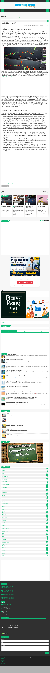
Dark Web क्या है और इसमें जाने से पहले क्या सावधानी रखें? (14, 359)
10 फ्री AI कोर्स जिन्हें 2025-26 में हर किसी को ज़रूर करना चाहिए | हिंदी (16, 381)
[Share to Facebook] (7, 201)
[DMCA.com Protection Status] (4, 633)
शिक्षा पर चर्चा (4, 550)
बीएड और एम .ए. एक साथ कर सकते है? (11, 354)
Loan (3, 509)
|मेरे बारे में (2, 658)
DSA (3, 605)
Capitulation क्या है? (5, 206)
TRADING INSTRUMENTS (6, 530)
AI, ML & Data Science (6, 608)
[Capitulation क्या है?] (6, 200)
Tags (41, 331)
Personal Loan (4, 517)
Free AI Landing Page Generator (8, 598)
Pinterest (8, 186)
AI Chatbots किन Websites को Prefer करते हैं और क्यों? (15, 415)
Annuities (3, 470)
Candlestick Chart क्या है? (8, 23)
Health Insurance (5, 500)
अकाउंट (3, 541)
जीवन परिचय (4, 545)
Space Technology (5, 528)
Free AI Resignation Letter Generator (8, 593)
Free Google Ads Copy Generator (8, 597)
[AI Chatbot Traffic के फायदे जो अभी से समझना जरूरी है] (4, 426)
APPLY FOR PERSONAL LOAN (25, 282)
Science (3, 522)
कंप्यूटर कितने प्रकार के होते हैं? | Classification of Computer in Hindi (17, 402)
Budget (3, 473)
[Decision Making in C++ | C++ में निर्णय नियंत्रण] (4, 436)
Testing (3, 533)
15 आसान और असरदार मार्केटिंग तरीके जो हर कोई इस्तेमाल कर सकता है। (16, 430)
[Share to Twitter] (9, 201)
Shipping (3, 525)
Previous (1, 199)
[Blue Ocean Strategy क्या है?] (42, 200)
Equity (3, 493)
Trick (3, 536)
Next (47, 199)
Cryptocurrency (4, 487)
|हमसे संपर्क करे (3, 663)
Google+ (6, 186)
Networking (4, 515)
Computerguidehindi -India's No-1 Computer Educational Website (12, 657)
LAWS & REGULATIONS (6, 508)
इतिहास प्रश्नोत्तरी (4, 544)
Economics (4, 490)
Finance (3, 495)
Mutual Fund (4, 514)
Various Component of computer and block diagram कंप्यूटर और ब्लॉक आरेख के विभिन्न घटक (21, 397)
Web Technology (5, 607)
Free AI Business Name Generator (8, 594)
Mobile (3, 512)
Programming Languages (6, 604)
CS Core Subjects (5, 611)
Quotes (3, 519)
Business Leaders (5, 476)
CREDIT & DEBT (5, 481)
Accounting (4, 468)
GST (3, 498)
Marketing (3, 511)
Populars (9, 331)
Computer (3, 482)
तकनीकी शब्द (4, 547)
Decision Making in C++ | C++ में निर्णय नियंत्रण (10, 627)
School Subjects (5, 614)
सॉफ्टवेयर (3, 553)
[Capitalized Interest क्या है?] (18, 200)
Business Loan (4, 478)
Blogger (42, 220)
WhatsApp (4, 539)
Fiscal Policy (4, 497)
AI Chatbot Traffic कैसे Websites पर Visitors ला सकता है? (16, 420)
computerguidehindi (27, 25)
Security (3, 523)
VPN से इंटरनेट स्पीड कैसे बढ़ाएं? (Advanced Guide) (14, 370)
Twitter (4, 186)
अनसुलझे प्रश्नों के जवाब (5, 542)
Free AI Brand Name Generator (7, 591)
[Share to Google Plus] (10, 201)
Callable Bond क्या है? (7, 77)
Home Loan (4, 501)
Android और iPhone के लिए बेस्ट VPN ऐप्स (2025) (14, 365)
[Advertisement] (25, 87)
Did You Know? (4, 489)
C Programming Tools (6, 587)
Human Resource (5, 503)
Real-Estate (4, 520)
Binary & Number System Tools (7, 586)
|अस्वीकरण (2, 661)
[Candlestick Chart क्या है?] (30, 200)
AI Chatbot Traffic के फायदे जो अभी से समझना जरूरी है (14, 425)
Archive (25, 331)
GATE (3, 612)
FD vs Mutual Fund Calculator (7, 590)
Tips (2, 534)
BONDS (3, 471)
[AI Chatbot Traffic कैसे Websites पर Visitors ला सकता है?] (4, 420)
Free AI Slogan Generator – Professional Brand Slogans (12, 595)
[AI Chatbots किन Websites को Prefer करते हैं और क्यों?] (4, 415)
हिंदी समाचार (3, 555)
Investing (3, 506)
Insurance (3, 504)
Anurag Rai (3, 322)
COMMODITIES (4, 479)
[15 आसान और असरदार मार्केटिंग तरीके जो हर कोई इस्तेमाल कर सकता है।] (4, 431)
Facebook (2, 186)
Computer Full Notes (5, 484)
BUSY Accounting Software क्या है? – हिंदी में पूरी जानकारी (15, 375)
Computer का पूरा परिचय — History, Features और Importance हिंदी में (17, 386)
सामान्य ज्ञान (3, 552)
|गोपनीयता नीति (3, 660)
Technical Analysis (6, 20)
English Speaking (5, 492)
